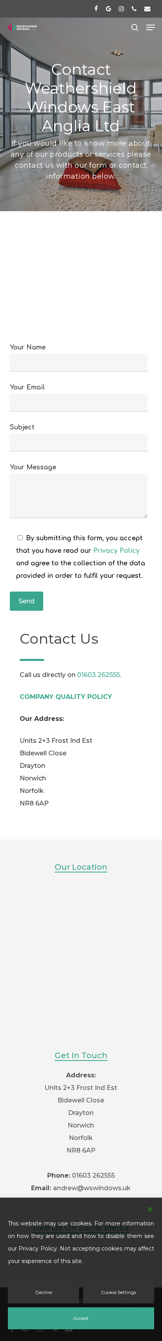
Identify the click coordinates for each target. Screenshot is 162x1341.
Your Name (28, 347)
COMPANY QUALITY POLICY (66, 696)
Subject (22, 427)
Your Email (27, 387)
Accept (81, 1318)
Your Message (33, 467)
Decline (43, 1292)
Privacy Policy (116, 550)
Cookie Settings (118, 1292)
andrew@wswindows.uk (92, 1188)
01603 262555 (98, 675)
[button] (150, 27)
